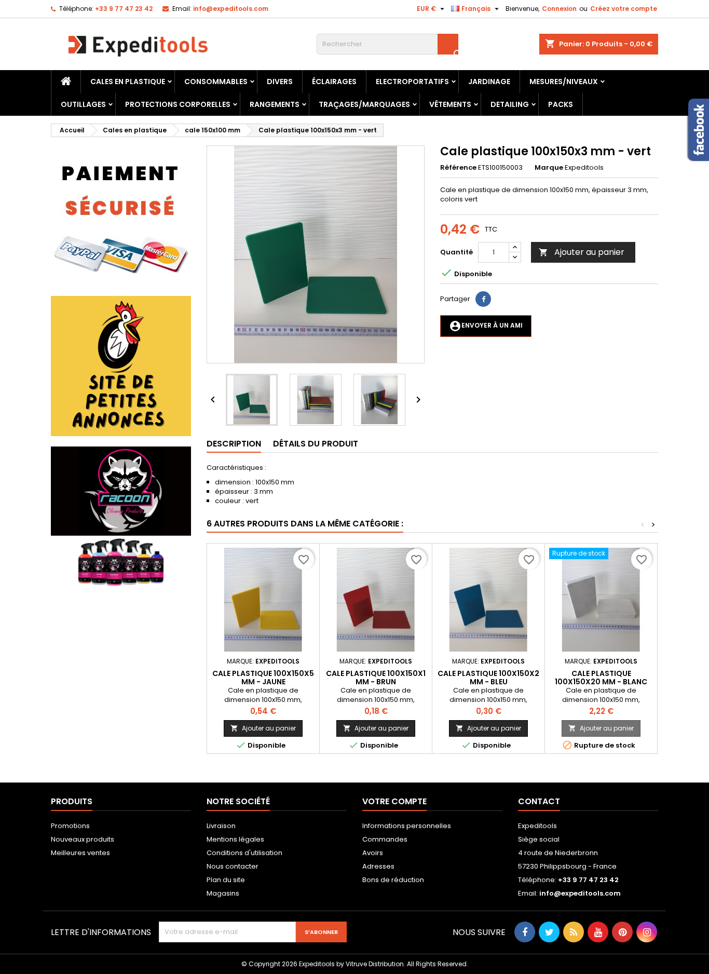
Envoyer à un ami (486, 326)
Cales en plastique (127, 81)
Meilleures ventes (80, 853)
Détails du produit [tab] (315, 444)
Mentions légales (235, 839)
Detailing (509, 104)
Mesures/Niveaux (563, 81)
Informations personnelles (406, 826)
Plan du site (226, 880)
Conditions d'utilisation (244, 853)
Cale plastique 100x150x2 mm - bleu (488, 677)
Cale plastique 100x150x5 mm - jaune (263, 677)
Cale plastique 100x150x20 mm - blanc (601, 677)
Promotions (70, 826)
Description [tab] (234, 444)
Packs (560, 104)
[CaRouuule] (121, 366)
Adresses (378, 866)
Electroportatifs (412, 81)
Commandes (384, 839)
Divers (280, 81)
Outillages (83, 104)
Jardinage (489, 81)
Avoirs (372, 853)
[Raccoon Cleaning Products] (121, 516)
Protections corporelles (177, 104)
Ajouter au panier (581, 252)
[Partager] (483, 299)
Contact (539, 801)
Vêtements (450, 104)
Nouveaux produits (82, 839)
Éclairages (334, 81)
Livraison (221, 826)
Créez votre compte (623, 8)
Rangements (274, 104)
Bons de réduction (393, 880)
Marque (549, 167)
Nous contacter (232, 866)
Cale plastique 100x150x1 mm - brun (376, 677)
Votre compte (394, 801)
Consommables (216, 81)
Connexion (559, 8)
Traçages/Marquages (364, 104)
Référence (458, 167)
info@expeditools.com (230, 8)
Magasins (223, 893)
